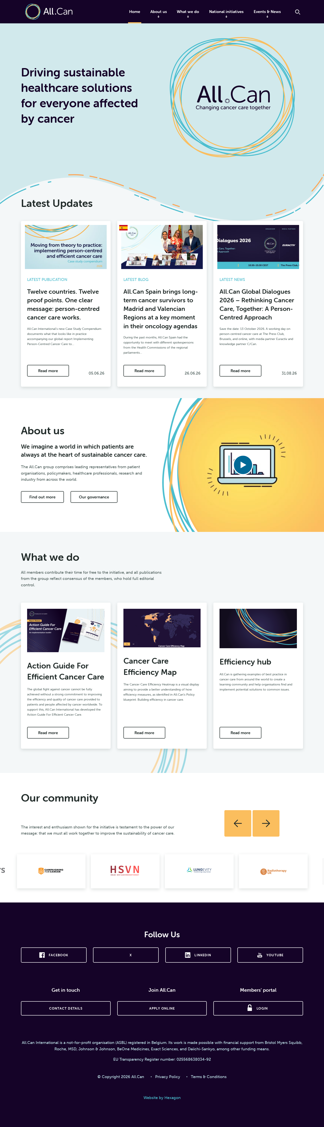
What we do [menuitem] (188, 11)
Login (262, 1008)
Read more (48, 370)
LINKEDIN (202, 955)
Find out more (42, 496)
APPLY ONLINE (162, 1008)
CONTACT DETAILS (65, 1008)
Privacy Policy (167, 1076)
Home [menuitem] (134, 11)
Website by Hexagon (162, 1097)
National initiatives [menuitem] (226, 11)
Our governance (94, 496)
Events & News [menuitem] (267, 11)
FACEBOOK (58, 955)
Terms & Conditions (209, 1076)
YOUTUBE (274, 955)
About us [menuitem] (158, 11)
